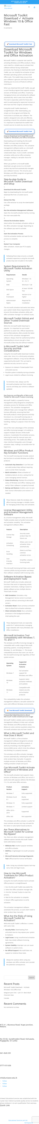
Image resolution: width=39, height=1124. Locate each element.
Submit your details (6, 1108)
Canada (6, 998)
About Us (3, 1118)
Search (31, 978)
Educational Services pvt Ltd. (18, 1120)
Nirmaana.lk (28, 1123)
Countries (3, 1111)
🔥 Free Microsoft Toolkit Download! (19, 710)
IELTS (2, 1113)
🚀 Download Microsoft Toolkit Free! (19, 44)
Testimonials (4, 1116)
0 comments (8, 28)
